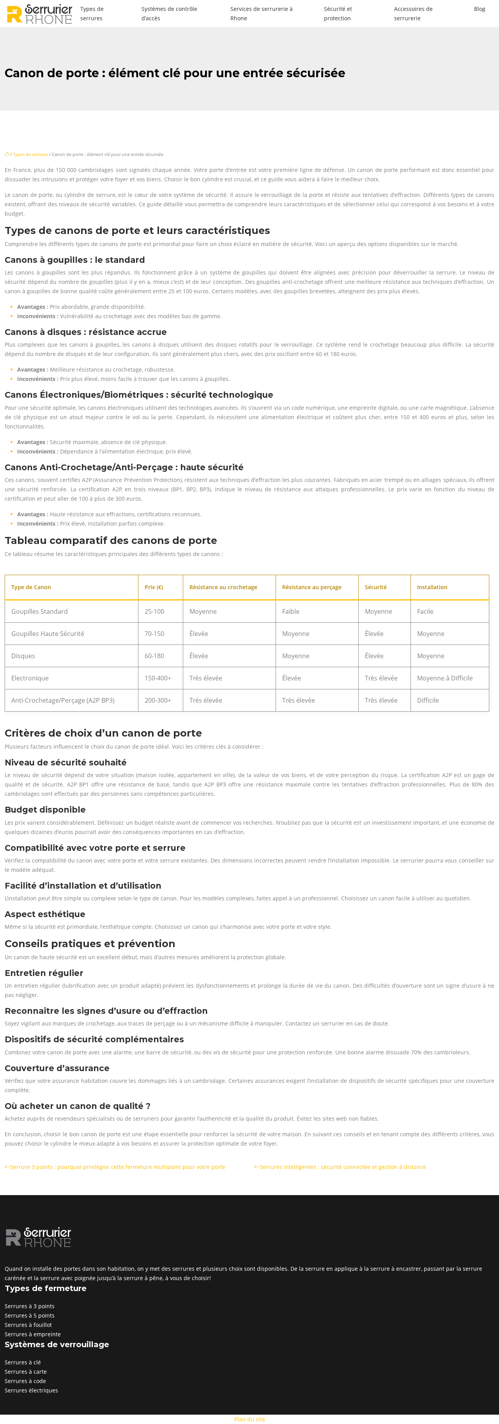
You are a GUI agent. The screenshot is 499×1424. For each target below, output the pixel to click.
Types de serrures (92, 13)
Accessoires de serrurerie (413, 13)
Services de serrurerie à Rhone (261, 13)
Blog (479, 8)
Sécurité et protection (338, 13)
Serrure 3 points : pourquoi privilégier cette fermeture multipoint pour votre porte (117, 1167)
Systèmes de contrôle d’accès (169, 13)
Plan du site (249, 1419)
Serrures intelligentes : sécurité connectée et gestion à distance (343, 1167)
